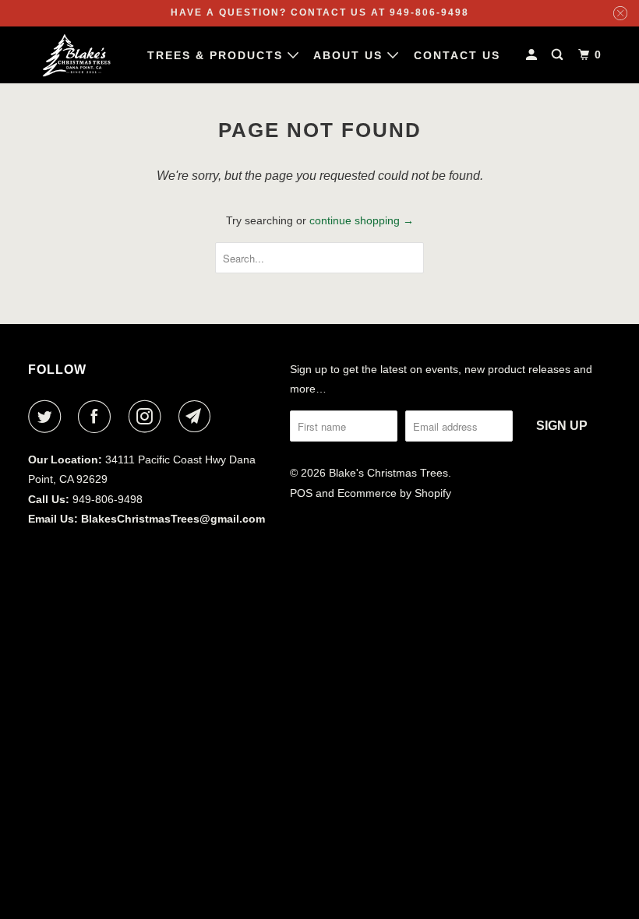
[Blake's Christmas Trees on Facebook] (97, 416)
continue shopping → (361, 220)
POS (301, 493)
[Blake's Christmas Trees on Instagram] (148, 416)
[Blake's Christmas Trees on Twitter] (47, 416)
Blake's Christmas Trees (388, 473)
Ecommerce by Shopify (394, 493)
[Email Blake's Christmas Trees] (197, 416)
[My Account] (533, 55)
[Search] (559, 55)
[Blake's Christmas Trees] (76, 55)
